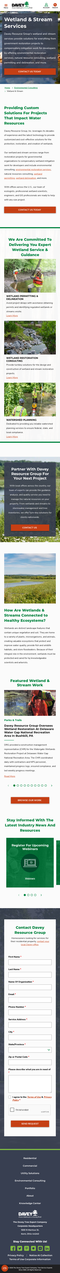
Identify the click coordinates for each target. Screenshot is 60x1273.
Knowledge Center (30, 1203)
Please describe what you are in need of (29, 1071)
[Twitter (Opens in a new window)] (19, 1247)
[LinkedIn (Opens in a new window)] (47, 1247)
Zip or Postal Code (18, 1056)
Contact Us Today (29, 71)
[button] (14, 785)
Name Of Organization (21, 981)
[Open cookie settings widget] (4, 1268)
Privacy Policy (16, 1255)
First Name (14, 956)
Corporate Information (38, 1259)
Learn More (12, 315)
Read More (9, 776)
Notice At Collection (40, 1255)
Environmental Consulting (26, 87)
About (30, 1195)
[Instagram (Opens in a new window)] (33, 1247)
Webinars (30, 878)
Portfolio (30, 1188)
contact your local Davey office (35, 943)
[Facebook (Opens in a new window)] (12, 1247)
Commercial (30, 1165)
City (11, 1032)
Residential (30, 1158)
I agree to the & (32, 1099)
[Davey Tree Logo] (30, 1214)
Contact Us (29, 527)
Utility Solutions (30, 1173)
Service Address (17, 1019)
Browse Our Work (29, 800)
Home (7, 87)
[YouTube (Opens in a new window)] (40, 1247)
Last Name (14, 969)
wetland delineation (26, 178)
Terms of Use (34, 1097)
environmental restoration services (33, 169)
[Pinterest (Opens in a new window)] (26, 1247)
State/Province (17, 1044)
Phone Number (17, 1007)
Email (12, 994)
